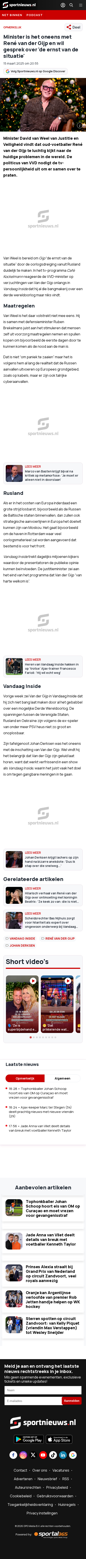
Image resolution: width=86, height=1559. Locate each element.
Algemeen (62, 1078)
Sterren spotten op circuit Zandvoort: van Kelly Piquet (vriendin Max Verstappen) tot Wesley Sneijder (52, 1325)
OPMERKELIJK (12, 27)
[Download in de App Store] (59, 1440)
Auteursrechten (28, 1487)
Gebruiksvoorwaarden (55, 1496)
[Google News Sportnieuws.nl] (73, 1455)
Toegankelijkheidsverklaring (30, 1504)
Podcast (34, 15)
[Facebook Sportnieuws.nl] (13, 1455)
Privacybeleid (57, 1487)
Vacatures (60, 1470)
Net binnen (12, 15)
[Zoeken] (71, 5)
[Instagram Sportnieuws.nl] (23, 1455)
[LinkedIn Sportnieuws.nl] (63, 1455)
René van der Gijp (60, 938)
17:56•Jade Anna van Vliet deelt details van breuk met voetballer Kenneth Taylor (40, 1128)
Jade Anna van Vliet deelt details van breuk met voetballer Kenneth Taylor (51, 1239)
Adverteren (23, 1478)
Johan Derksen (22, 945)
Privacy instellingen (42, 1513)
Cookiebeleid (21, 1496)
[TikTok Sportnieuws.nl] (53, 1455)
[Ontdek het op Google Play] (29, 1440)
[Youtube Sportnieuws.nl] (43, 1455)
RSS (65, 1478)
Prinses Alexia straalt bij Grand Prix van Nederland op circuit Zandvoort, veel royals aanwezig (51, 1273)
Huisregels (67, 1504)
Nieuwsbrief (47, 1478)
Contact (20, 1470)
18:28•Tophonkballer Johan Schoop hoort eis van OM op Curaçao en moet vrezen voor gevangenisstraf (38, 1093)
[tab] (31, 1037)
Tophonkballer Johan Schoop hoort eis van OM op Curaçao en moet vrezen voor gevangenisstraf (53, 1208)
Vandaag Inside (22, 938)
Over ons (39, 1470)
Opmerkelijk (25, 1078)
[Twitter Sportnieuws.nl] (33, 1455)
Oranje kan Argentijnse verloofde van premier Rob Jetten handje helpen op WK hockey (53, 1299)
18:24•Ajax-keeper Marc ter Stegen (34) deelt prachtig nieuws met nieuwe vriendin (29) (41, 1111)
